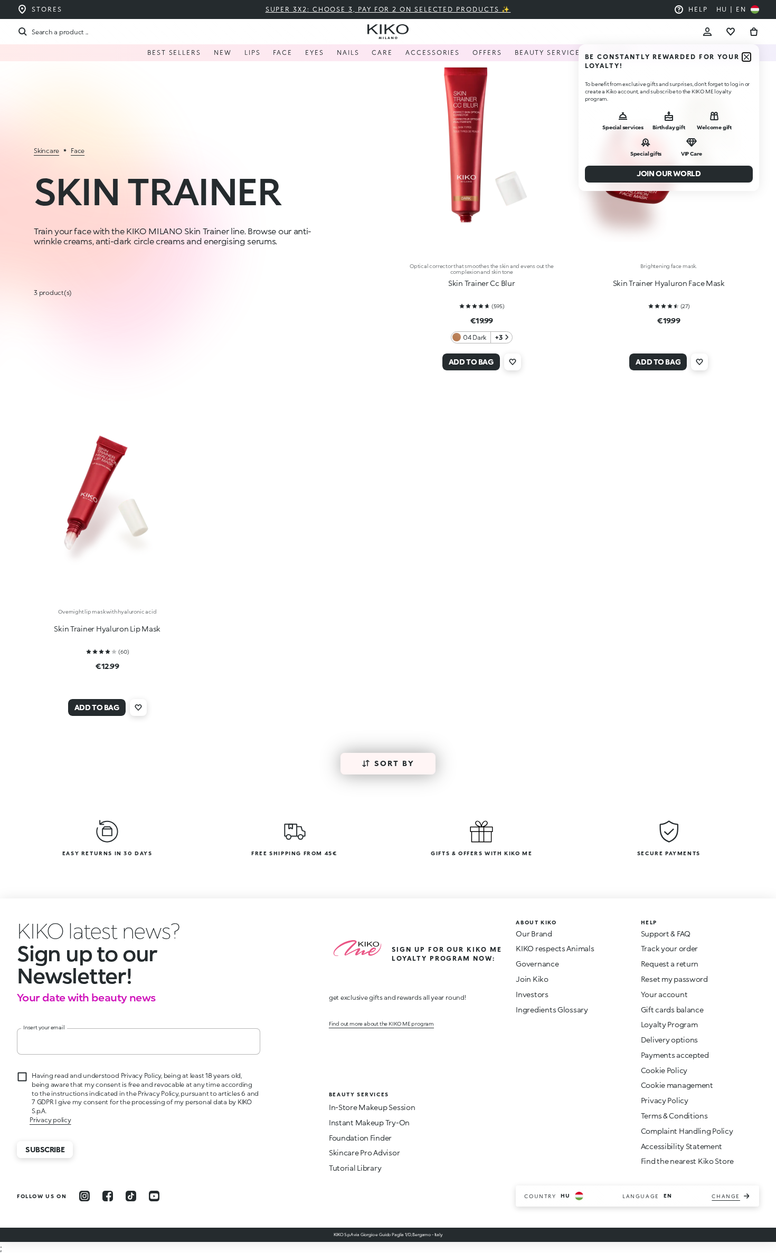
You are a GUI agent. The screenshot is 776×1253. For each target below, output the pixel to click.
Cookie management (677, 1085)
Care (382, 52)
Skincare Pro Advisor (364, 1152)
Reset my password (674, 978)
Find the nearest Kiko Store (687, 1160)
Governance (537, 963)
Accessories (432, 52)
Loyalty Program (669, 1024)
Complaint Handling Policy (687, 1130)
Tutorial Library (355, 1167)
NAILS (348, 52)
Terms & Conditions (674, 1115)
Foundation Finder (360, 1137)
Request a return (670, 963)
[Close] (746, 57)
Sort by (394, 763)
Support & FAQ (665, 933)
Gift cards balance (672, 1009)
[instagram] (84, 1196)
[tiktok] (131, 1196)
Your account (664, 994)
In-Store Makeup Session (372, 1107)
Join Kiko (532, 978)
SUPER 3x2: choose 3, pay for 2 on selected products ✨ (388, 9)
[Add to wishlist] (512, 361)
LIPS (252, 52)
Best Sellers (174, 52)
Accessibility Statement (682, 1146)
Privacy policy (50, 1120)
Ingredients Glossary (552, 1009)
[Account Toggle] (707, 31)
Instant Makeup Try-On (369, 1122)
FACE (282, 52)
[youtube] (154, 1196)
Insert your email (44, 1027)
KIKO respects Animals (555, 948)
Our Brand (534, 933)
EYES (314, 52)
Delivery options (669, 1039)
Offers (487, 52)
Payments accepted (675, 1054)
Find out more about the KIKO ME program (381, 1023)
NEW (223, 52)
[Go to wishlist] (730, 31)
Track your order (669, 948)
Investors (532, 994)
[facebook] (107, 1196)
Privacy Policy (664, 1100)
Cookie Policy (664, 1070)
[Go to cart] (754, 31)
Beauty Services (550, 52)
